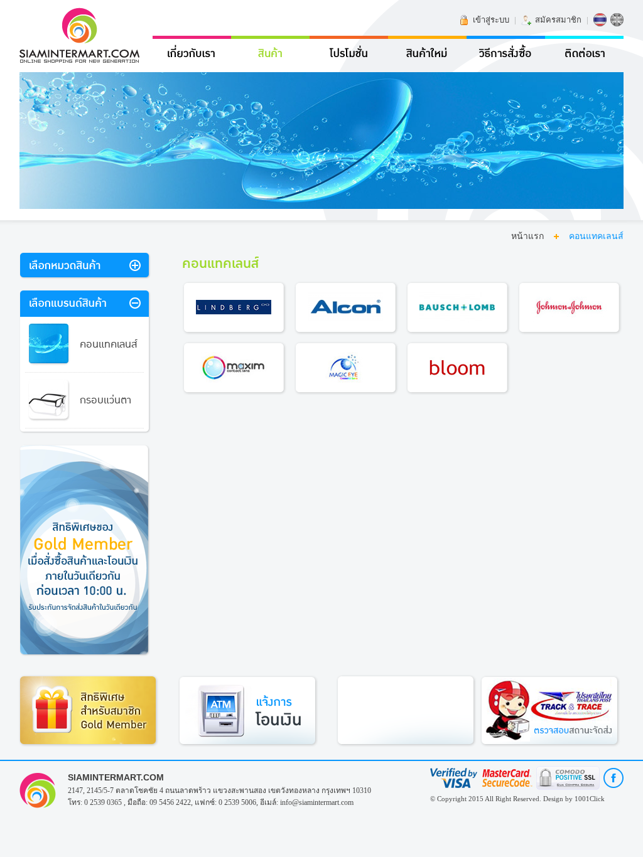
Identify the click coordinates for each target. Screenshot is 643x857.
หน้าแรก (527, 236)
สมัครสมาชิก (558, 19)
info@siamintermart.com (317, 802)
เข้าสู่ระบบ (491, 19)
